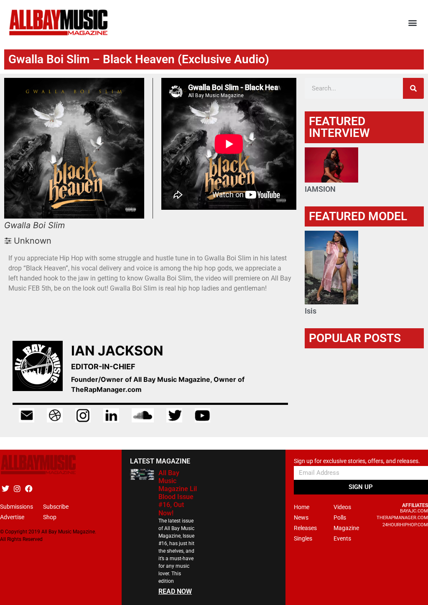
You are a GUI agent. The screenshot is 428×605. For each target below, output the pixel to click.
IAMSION (320, 189)
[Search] (413, 88)
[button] (413, 23)
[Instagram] (17, 489)
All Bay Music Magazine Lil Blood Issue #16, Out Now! (177, 493)
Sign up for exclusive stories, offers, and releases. (357, 461)
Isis (310, 310)
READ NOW (175, 591)
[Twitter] (5, 489)
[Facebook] (28, 489)
